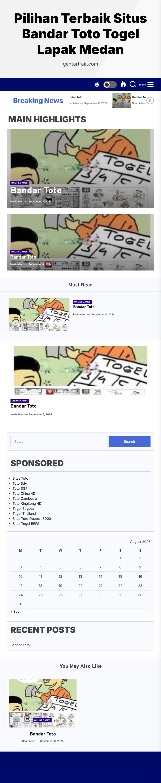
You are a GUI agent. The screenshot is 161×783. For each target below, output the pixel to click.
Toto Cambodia (25, 498)
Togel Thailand (24, 513)
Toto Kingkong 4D (27, 503)
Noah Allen (135, 103)
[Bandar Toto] (119, 100)
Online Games (19, 182)
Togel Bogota (23, 508)
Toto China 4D (24, 493)
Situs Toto (20, 478)
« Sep (14, 611)
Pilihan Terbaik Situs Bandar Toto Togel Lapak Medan (80, 33)
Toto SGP (20, 488)
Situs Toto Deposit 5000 (32, 518)
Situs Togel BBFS (26, 524)
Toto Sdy (20, 483)
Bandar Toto (71, 97)
